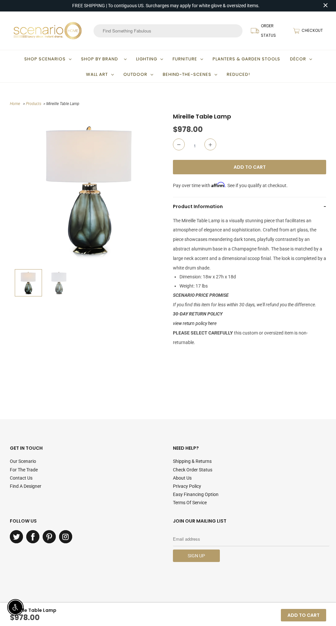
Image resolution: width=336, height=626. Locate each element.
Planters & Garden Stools (246, 59)
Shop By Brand (101, 59)
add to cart (303, 615)
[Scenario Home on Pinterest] (49, 536)
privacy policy (187, 486)
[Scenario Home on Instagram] (65, 536)
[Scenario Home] (47, 30)
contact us (21, 478)
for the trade (24, 469)
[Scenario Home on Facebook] (32, 536)
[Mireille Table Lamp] (89, 189)
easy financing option (196, 494)
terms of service (190, 502)
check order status (192, 469)
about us (182, 478)
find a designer (25, 486)
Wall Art (97, 74)
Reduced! (238, 74)
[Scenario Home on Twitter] (16, 536)
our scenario (23, 461)
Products (33, 103)
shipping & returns (192, 461)
